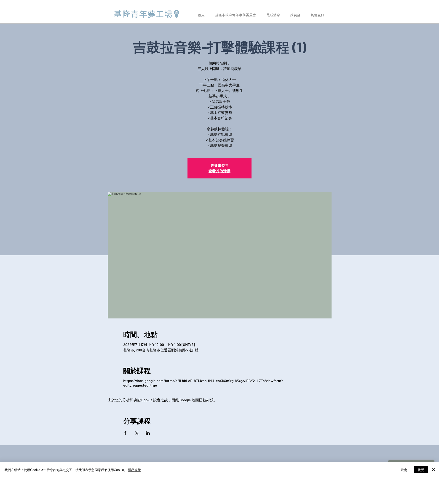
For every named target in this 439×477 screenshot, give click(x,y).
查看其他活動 (219, 171)
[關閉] (433, 469)
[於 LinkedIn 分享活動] (148, 433)
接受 (421, 469)
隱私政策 (134, 469)
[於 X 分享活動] (136, 433)
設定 (404, 469)
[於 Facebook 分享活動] (125, 433)
